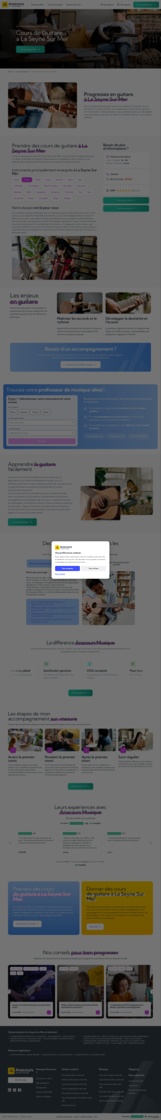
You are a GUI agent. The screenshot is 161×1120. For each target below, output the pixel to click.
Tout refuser (94, 568)
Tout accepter (67, 568)
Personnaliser (60, 574)
